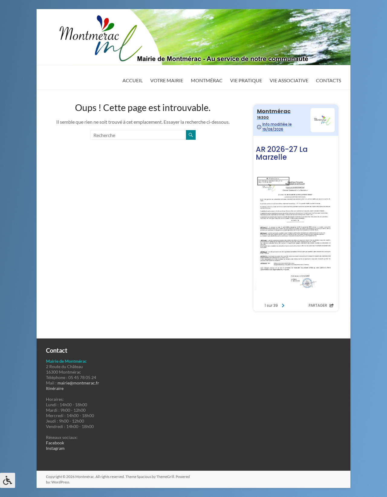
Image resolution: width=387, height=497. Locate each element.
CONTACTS (328, 80)
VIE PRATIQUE (246, 80)
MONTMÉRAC (207, 80)
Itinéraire (54, 388)
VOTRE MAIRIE (166, 80)
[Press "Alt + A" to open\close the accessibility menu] (7, 480)
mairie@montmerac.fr (78, 382)
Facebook (55, 442)
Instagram (55, 448)
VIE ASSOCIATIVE (289, 80)
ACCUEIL (132, 80)
